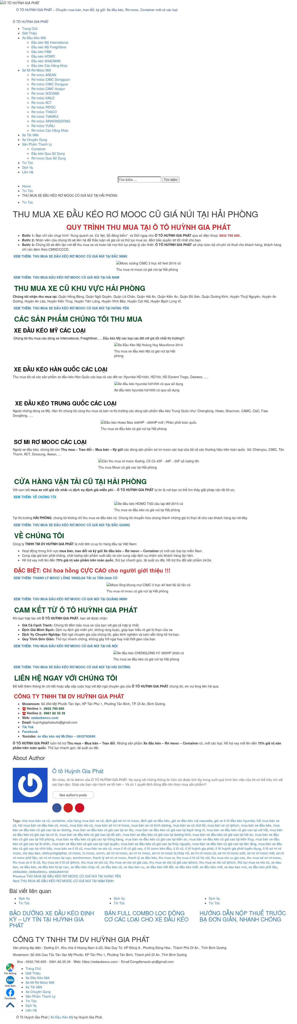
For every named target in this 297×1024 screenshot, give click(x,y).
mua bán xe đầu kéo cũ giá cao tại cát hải (237, 830)
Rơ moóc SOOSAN (45, 93)
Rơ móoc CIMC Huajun (48, 88)
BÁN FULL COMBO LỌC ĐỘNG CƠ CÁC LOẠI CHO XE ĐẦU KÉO (146, 916)
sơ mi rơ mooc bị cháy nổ (170, 853)
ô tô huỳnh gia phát (199, 848)
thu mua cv (167, 857)
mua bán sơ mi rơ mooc (112, 825)
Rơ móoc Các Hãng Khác (49, 130)
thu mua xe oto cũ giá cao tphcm (173, 862)
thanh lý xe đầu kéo (142, 857)
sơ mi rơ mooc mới (260, 853)
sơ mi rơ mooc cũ (203, 853)
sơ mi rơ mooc (117, 853)
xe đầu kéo (28, 867)
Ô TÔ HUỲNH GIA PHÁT (31, 21)
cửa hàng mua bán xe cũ (85, 820)
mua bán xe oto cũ (98, 848)
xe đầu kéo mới (211, 867)
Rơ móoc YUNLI (43, 125)
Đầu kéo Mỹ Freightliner (49, 47)
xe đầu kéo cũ (111, 867)
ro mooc (88, 853)
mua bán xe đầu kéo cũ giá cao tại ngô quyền (85, 843)
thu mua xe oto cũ (94, 862)
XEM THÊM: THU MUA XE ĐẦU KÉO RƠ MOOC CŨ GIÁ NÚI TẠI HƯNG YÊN (71, 308)
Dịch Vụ (27, 167)
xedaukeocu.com (44, 717)
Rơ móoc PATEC (43, 107)
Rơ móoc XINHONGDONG (50, 121)
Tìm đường (10, 973)
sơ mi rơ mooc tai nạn (55, 857)
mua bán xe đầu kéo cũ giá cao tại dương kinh (157, 834)
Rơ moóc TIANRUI (44, 116)
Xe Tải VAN (30, 135)
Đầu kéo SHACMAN (46, 61)
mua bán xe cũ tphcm (223, 825)
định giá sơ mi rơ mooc (122, 820)
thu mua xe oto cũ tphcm (217, 862)
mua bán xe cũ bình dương (151, 825)
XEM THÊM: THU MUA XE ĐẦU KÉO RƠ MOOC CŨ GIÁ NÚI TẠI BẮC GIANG (71, 524)
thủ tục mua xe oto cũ (253, 862)
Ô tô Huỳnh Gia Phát (77, 771)
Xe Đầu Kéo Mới (34, 37)
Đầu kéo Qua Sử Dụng (48, 153)
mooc (64, 825)
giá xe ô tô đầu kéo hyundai (234, 820)
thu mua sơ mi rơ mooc (264, 857)
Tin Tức (27, 162)
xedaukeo (20, 871)
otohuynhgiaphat (54, 853)
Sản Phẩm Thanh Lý (37, 144)
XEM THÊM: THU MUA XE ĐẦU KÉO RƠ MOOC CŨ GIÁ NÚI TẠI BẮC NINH (70, 256)
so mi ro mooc (139, 853)
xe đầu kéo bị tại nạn (53, 867)
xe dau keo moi (235, 867)
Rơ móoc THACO (44, 111)
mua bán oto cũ (81, 825)
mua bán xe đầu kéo (256, 825)
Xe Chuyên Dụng (34, 139)
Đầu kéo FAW (41, 51)
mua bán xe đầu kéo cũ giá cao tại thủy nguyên (155, 843)
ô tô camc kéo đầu (157, 848)
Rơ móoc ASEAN (43, 74)
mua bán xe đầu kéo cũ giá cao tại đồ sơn (90, 834)
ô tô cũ (178, 848)
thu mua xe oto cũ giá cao (129, 862)
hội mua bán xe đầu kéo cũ (38, 825)
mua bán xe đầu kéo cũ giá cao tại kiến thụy (221, 839)
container (58, 820)
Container (38, 148)
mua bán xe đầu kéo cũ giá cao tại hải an (223, 834)
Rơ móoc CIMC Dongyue (49, 84)
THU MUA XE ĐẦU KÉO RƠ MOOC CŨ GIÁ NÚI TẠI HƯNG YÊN (67, 876)
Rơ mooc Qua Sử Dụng (48, 158)
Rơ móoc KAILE (43, 98)
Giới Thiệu (29, 33)
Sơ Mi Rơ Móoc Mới (36, 70)
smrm (100, 853)
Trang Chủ (30, 28)
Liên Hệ (27, 172)
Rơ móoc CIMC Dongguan (50, 79)
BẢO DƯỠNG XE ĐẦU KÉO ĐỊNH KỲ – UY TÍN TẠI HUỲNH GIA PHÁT (51, 919)
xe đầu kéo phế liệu (263, 867)
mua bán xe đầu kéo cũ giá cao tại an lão (103, 830)
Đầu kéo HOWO (43, 56)
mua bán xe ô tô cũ (68, 848)
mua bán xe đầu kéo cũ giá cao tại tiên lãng (224, 843)
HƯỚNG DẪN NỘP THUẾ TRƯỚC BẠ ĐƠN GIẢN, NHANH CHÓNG (243, 916)
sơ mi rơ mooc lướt (231, 853)
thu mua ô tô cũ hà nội (193, 857)
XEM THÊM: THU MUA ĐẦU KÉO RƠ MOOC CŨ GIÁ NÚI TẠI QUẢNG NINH (70, 599)
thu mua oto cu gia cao (228, 857)
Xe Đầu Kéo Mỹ (61, 1017)
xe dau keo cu (134, 867)
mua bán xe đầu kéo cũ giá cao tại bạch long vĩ (170, 830)
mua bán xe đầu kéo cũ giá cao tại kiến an (156, 839)
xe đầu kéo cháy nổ (85, 867)
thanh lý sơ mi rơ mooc (109, 857)
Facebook (10, 998)
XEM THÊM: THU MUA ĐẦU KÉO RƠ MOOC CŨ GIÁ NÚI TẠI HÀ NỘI (65, 646)
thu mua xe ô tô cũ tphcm (60, 862)
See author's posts (73, 795)
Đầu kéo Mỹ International (49, 42)
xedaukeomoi (58, 871)
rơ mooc (74, 853)
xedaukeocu (38, 871)
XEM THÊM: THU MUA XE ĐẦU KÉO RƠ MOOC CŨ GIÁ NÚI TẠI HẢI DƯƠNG (71, 667)
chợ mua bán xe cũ (36, 820)
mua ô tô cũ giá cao (127, 848)
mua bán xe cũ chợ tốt (189, 825)
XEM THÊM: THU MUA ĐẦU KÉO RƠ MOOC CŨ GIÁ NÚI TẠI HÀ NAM (66, 277)
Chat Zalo (10, 985)
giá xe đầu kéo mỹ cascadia (191, 820)
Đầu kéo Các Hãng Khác (49, 65)
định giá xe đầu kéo (155, 820)
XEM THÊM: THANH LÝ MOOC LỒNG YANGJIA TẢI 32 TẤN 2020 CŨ (65, 578)
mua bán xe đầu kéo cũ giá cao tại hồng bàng (89, 839)
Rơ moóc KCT (41, 102)
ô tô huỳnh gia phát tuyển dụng (238, 848)
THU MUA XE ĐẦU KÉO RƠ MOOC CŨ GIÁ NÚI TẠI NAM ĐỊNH (63, 880)
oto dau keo (31, 853)
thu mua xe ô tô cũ (26, 862)
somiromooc (82, 857)
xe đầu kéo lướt (186, 867)
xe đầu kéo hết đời (159, 867)
